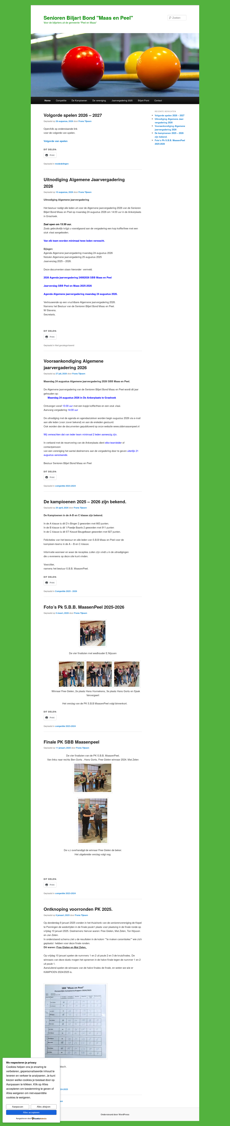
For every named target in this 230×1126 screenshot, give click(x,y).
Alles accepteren (31, 1112)
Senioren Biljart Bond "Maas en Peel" (88, 17)
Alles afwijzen (43, 1106)
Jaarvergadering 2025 (122, 100)
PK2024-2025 (61, 1089)
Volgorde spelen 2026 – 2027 (73, 115)
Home (47, 100)
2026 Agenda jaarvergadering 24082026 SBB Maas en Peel (78, 277)
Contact (158, 100)
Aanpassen (17, 1106)
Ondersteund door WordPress (115, 1114)
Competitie (61, 100)
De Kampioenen (79, 100)
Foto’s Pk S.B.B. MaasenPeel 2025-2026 (84, 607)
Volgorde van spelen (56, 141)
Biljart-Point (143, 100)
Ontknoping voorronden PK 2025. (78, 909)
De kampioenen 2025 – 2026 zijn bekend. (85, 501)
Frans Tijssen (84, 121)
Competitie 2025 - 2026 (66, 591)
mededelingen (62, 163)
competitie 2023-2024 (65, 485)
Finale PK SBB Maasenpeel (71, 742)
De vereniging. (99, 100)
